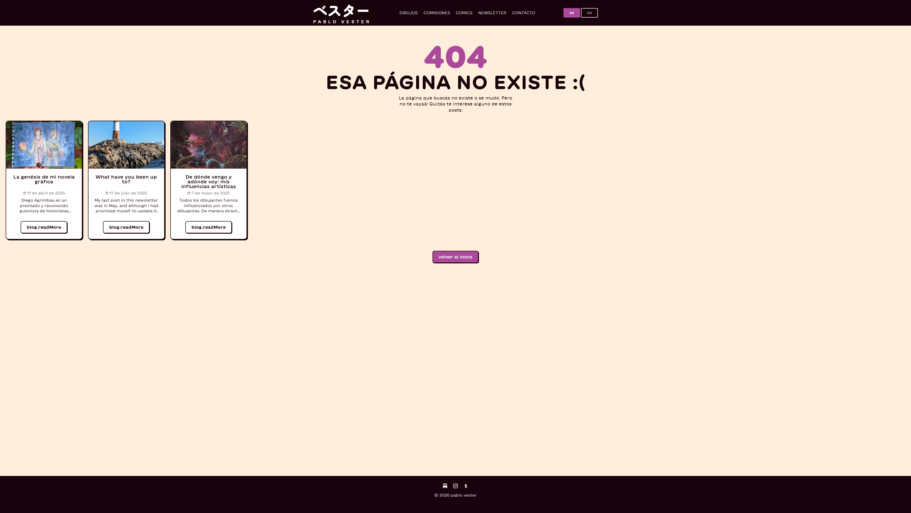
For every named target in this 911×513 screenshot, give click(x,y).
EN (589, 12)
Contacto (523, 13)
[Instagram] (455, 486)
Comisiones (436, 13)
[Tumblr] (466, 486)
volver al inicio (455, 257)
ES (572, 12)
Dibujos (409, 13)
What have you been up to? (126, 179)
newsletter (492, 13)
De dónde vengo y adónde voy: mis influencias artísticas (208, 181)
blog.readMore (44, 227)
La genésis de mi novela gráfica (44, 179)
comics (464, 13)
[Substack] (445, 486)
